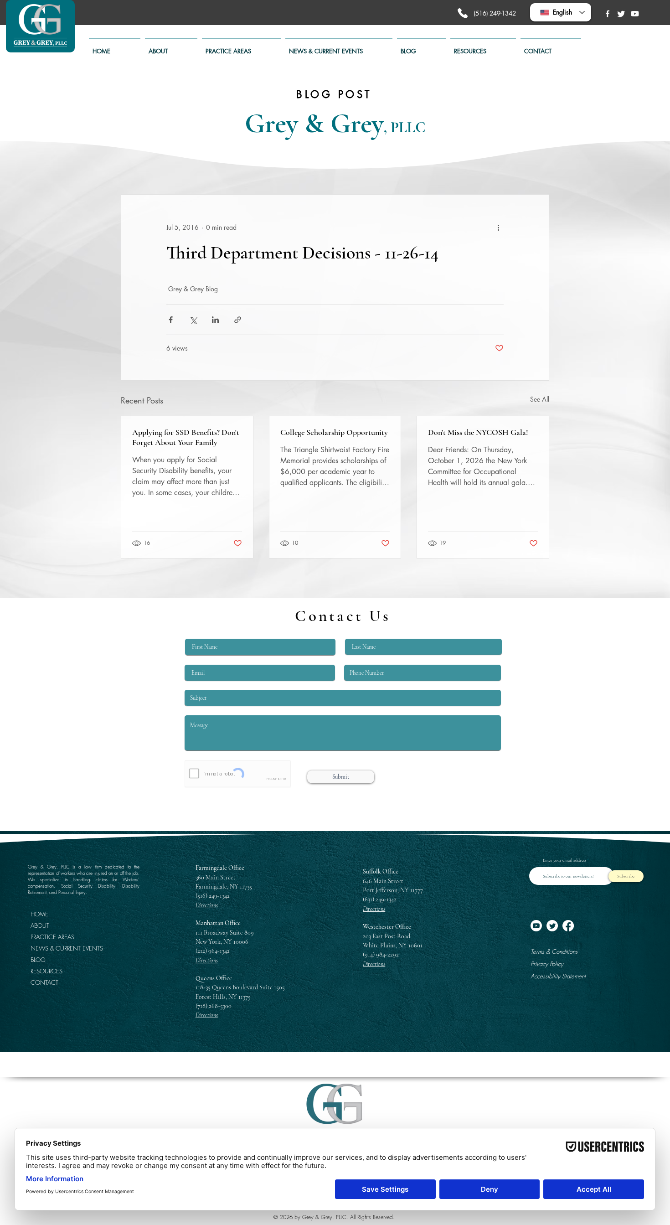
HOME (39, 914)
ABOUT (40, 925)
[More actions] (498, 227)
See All (539, 399)
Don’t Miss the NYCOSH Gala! (478, 432)
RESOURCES (46, 971)
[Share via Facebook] (170, 319)
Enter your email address (564, 860)
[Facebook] (607, 13)
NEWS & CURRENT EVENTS (61, 948)
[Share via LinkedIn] (215, 319)
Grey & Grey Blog (193, 288)
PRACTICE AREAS (52, 937)
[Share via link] (237, 319)
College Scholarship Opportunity (334, 432)
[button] (241, 47)
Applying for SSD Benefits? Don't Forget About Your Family (185, 437)
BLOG (38, 960)
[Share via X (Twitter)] (193, 319)
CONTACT (44, 982)
